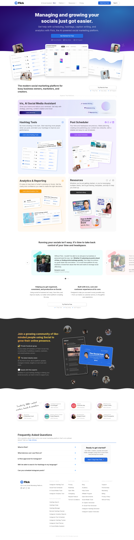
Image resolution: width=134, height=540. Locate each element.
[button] (62, 3)
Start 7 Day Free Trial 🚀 (96, 459)
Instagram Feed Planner (56, 523)
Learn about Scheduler (81, 135)
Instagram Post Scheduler (57, 517)
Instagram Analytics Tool (56, 493)
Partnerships (105, 487)
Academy (84, 487)
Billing (103, 493)
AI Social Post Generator (89, 505)
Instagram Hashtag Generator (91, 508)
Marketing (105, 490)
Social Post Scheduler (56, 487)
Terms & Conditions (74, 499)
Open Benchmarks (87, 496)
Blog (83, 484)
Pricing (70, 484)
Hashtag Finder (53, 505)
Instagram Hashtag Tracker (57, 520)
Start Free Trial (104, 3)
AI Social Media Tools (55, 490)
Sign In (115, 3)
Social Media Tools (87, 499)
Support (104, 484)
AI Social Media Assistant (56, 526)
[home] (19, 3)
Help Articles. (32, 440)
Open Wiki (71, 490)
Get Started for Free (67, 36)
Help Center (85, 490)
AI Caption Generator (88, 502)
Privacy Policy (106, 496)
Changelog (71, 493)
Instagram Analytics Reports (57, 514)
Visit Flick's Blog (81, 192)
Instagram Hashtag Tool (56, 484)
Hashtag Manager (54, 508)
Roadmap (71, 487)
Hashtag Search (54, 502)
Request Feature (73, 496)
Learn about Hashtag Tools (30, 135)
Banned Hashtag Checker (57, 511)
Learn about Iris (30, 112)
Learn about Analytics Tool (30, 191)
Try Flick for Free (103, 87)
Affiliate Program (87, 493)
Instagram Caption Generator (90, 511)
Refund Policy (106, 499)
